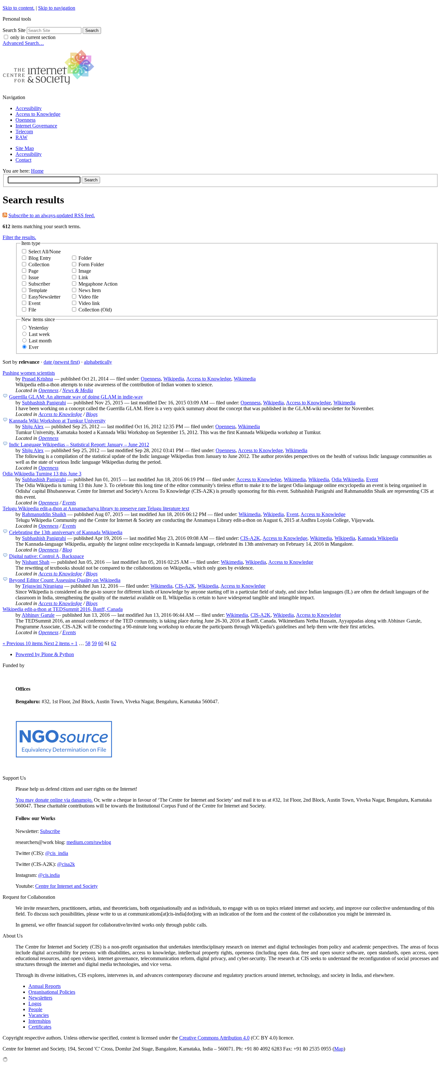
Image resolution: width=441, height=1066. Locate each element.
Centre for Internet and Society (66, 886)
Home (37, 171)
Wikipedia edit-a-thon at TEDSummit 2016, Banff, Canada (63, 609)
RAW (21, 137)
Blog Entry (39, 258)
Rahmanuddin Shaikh (44, 514)
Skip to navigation (56, 8)
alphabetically (98, 362)
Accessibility (28, 108)
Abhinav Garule (38, 615)
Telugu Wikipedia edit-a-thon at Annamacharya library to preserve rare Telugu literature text (96, 508)
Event (34, 303)
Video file (88, 296)
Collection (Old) (95, 309)
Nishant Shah (35, 562)
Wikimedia (245, 378)
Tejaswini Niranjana (42, 586)
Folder (85, 258)
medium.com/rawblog (89, 842)
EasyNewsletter (44, 296)
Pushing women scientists (29, 373)
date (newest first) (62, 362)
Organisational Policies (51, 992)
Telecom (24, 131)
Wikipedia (173, 378)
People (35, 1009)
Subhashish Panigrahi (44, 402)
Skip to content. (19, 8)
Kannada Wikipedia (378, 538)
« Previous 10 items (23, 643)
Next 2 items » (59, 643)
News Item (89, 290)
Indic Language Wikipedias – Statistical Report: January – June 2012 (79, 444)
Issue (33, 277)
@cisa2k (66, 864)
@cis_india (56, 853)
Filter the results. (19, 237)
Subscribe (50, 831)
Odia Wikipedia (348, 479)
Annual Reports (44, 986)
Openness (25, 120)
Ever (33, 347)
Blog (67, 550)
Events (69, 502)
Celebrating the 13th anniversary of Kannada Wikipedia (65, 532)
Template (37, 290)
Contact (23, 160)
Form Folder (91, 264)
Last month (40, 340)
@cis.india (49, 875)
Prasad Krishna (37, 378)
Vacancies (38, 1015)
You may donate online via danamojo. (54, 800)
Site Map (24, 148)
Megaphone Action (98, 284)
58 (87, 643)
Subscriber (39, 284)
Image (84, 271)
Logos (34, 1003)
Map (339, 1048)
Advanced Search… (23, 43)
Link (83, 277)
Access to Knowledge (37, 114)
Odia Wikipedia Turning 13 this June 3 (42, 473)
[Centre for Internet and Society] (50, 86)
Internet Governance (36, 125)
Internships (39, 1021)
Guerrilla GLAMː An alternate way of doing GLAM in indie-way (76, 397)
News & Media (77, 390)
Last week (39, 334)
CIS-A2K (250, 538)
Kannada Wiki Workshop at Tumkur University (57, 420)
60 (100, 643)
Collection (38, 264)
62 (113, 643)
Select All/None (44, 251)
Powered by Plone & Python (44, 654)
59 (94, 643)
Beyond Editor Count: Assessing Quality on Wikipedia (64, 580)
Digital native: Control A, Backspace (46, 556)
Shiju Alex (33, 426)
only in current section (33, 37)
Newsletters (40, 997)
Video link (89, 303)
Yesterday (38, 327)
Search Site (14, 30)
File (32, 309)
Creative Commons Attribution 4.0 (214, 1038)
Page (33, 271)
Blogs (91, 414)
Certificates (39, 1027)
